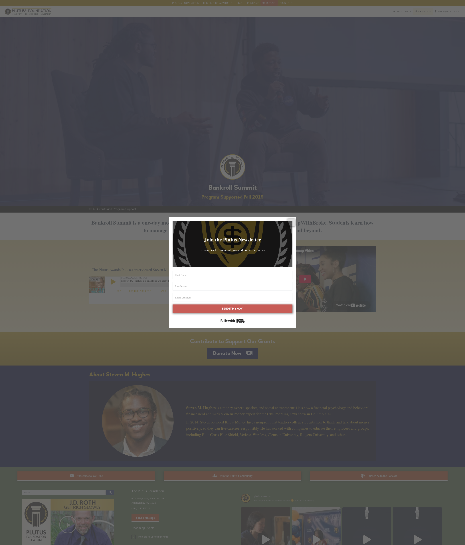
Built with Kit (233, 321)
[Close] (291, 222)
